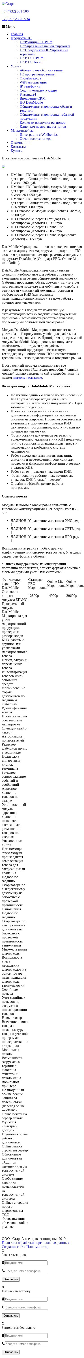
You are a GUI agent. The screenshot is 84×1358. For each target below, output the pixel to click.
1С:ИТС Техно (31, 62)
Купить (16, 151)
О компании (20, 142)
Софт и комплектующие (38, 90)
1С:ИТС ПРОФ (31, 58)
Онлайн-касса (30, 78)
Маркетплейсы (22, 130)
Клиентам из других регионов (43, 126)
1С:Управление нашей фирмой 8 (45, 46)
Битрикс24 (28, 94)
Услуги (16, 66)
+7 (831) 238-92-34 (16, 19)
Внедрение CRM (32, 98)
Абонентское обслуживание (41, 70)
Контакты (18, 146)
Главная (17, 34)
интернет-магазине (27, 377)
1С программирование (37, 74)
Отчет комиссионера (35, 138)
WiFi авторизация (33, 82)
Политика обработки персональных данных (35, 1243)
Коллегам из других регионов (42, 122)
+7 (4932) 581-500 (15, 11)
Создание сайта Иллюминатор (25, 1247)
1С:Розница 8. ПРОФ (36, 42)
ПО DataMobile (31, 102)
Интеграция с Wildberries (39, 134)
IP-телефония (30, 86)
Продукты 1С (21, 38)
